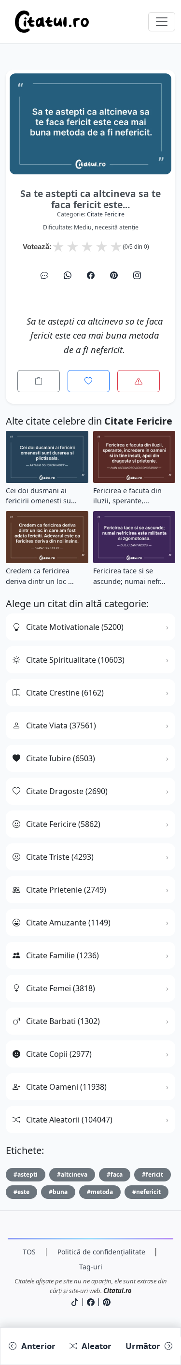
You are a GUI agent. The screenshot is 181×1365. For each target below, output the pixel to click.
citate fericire (106, 214)
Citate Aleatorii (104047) (69, 1119)
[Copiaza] (38, 381)
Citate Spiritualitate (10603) (75, 659)
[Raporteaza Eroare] (138, 381)
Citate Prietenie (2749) (66, 889)
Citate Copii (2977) (59, 1054)
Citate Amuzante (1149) (68, 922)
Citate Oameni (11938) (66, 1086)
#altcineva (72, 1174)
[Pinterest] (114, 275)
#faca (115, 1174)
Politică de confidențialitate (101, 1251)
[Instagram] (137, 275)
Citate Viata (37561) (61, 725)
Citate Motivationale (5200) (75, 627)
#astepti (26, 1174)
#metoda (100, 1192)
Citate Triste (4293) (60, 857)
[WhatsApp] (67, 275)
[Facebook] (90, 275)
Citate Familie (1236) (62, 955)
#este (21, 1192)
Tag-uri (90, 1266)
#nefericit (146, 1192)
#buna (58, 1192)
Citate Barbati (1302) (63, 1021)
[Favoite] (89, 381)
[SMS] (44, 275)
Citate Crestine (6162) (65, 692)
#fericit (152, 1174)
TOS (29, 1251)
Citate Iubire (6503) (60, 758)
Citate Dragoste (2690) (67, 791)
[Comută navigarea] (161, 21)
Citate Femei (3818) (60, 988)
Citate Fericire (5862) (63, 824)
